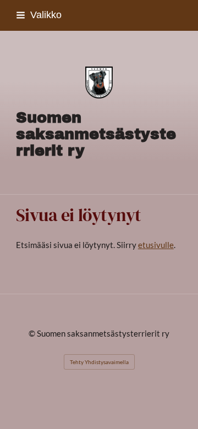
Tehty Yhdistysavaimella (99, 362)
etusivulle (156, 245)
